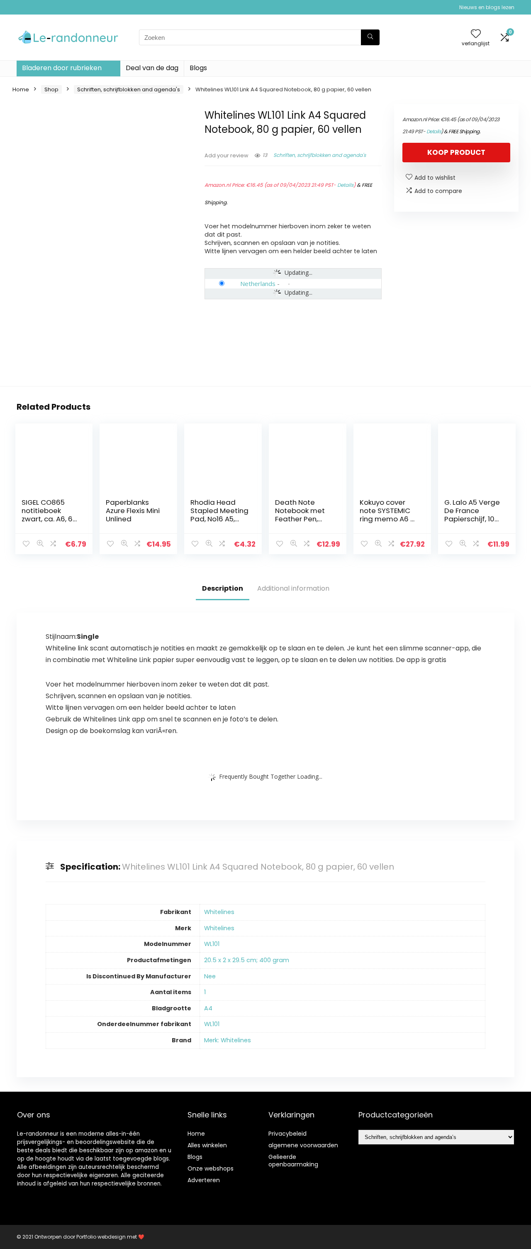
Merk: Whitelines (227, 1040)
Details (345, 184)
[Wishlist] (476, 34)
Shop (51, 89)
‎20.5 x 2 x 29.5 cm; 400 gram (246, 960)
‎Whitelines (219, 912)
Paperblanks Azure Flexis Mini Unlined (133, 510)
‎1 (205, 992)
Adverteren (204, 1180)
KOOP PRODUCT (456, 152)
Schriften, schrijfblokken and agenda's (128, 89)
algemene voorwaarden (303, 1145)
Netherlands (257, 283)
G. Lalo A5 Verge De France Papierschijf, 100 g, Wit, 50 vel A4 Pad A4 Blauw (472, 518)
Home (20, 89)
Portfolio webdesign (101, 1236)
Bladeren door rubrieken (62, 68)
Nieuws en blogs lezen (486, 7)
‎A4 (208, 1008)
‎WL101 (211, 944)
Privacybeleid (287, 1133)
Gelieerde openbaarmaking (293, 1160)
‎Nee (210, 976)
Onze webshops (211, 1168)
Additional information (293, 588)
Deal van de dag (152, 68)
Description (222, 588)
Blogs (198, 68)
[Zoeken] (370, 37)
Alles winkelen (207, 1145)
